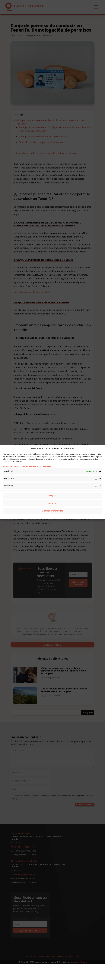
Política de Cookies (11, 466)
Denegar (52, 503)
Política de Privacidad (31, 466)
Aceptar (52, 495)
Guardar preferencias (52, 510)
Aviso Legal (48, 466)
